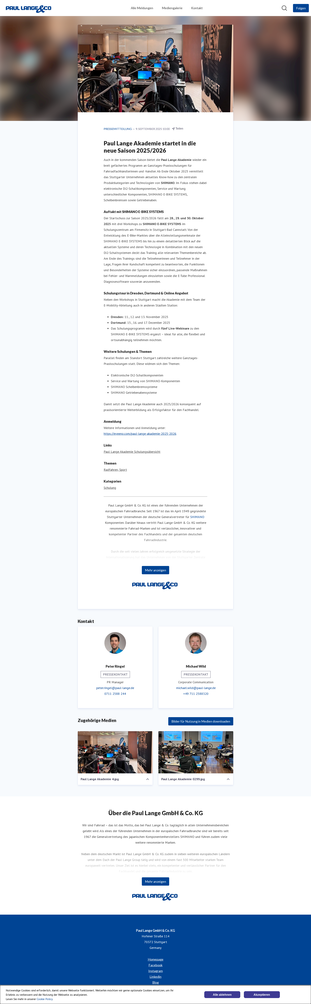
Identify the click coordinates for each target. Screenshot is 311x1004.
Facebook (155, 965)
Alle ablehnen (222, 994)
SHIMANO (197, 517)
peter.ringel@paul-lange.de (115, 688)
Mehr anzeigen (155, 570)
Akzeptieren (262, 994)
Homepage (155, 959)
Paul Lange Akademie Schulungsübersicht (132, 452)
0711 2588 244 (115, 694)
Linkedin (155, 977)
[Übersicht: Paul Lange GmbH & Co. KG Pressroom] (29, 8)
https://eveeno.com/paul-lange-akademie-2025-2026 (140, 434)
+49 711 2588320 (195, 694)
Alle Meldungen (142, 8)
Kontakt (197, 8)
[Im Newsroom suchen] (284, 8)
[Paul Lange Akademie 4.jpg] (115, 752)
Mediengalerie (172, 8)
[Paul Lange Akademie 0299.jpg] (195, 752)
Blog (155, 982)
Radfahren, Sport (115, 470)
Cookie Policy (44, 999)
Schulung (110, 488)
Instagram (155, 971)
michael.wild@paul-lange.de (196, 688)
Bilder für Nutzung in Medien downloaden (200, 721)
